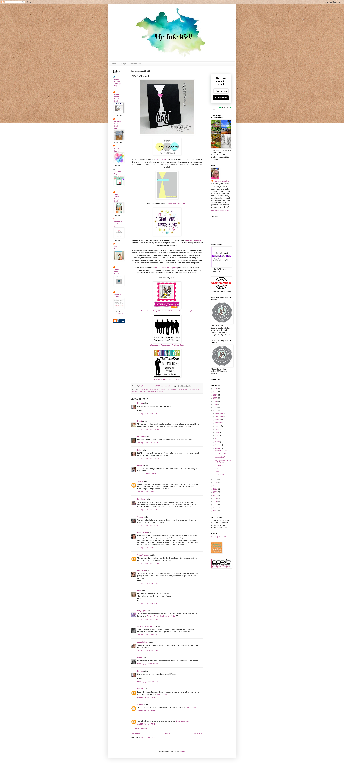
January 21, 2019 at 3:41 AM (147, 510)
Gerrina (140, 517)
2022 (215, 401)
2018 (215, 479)
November (219, 417)
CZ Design (144, 389)
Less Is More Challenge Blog (166, 268)
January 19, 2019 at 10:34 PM (148, 443)
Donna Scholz (142, 533)
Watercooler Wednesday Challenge (151, 391)
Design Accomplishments (130, 64)
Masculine (166, 389)
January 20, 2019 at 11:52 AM (148, 474)
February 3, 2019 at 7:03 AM (147, 682)
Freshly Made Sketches (117, 272)
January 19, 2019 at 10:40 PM (148, 458)
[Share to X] (184, 386)
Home (113, 64)
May (217, 435)
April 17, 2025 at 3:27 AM (146, 724)
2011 (215, 501)
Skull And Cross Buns (177, 204)
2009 (215, 508)
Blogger (182, 752)
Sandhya (140, 705)
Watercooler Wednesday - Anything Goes (167, 345)
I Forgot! (218, 468)
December (219, 413)
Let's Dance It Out (221, 454)
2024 (215, 395)
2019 (215, 411)
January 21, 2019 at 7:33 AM (147, 525)
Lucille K (140, 466)
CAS (138, 389)
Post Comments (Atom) (149, 737)
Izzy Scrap (141, 499)
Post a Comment (141, 729)
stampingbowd (142, 642)
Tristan (140, 481)
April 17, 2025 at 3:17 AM (146, 711)
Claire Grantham (143, 555)
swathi (139, 718)
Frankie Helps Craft (194, 240)
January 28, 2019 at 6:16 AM (147, 635)
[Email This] (179, 386)
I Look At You (219, 475)
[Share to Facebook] (187, 386)
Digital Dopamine (163, 694)
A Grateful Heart (220, 451)
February (218, 445)
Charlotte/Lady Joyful (167, 616)
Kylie (139, 450)
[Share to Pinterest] (189, 386)
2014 (215, 492)
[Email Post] (175, 386)
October (218, 420)
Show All (120, 313)
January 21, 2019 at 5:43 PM (147, 548)
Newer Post (136, 733)
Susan (139, 658)
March (217, 442)
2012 (215, 498)
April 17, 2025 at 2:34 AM (146, 697)
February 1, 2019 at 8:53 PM (147, 664)
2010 (215, 505)
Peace (217, 472)
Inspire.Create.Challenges (118, 224)
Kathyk (140, 403)
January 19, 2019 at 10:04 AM (148, 429)
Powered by (214, 107)
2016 (215, 486)
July (216, 429)
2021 (215, 404)
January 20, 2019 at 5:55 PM (147, 492)
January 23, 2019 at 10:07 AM (148, 563)
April (217, 439)
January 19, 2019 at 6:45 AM (147, 414)
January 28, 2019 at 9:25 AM (147, 650)
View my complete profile (220, 210)
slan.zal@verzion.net (218, 537)
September (219, 423)
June (217, 432)
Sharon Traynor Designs (146, 626)
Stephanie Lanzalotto (222, 181)
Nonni (139, 421)
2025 (215, 392)
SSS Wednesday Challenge (180, 389)
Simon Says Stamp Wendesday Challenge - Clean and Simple (167, 311)
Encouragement (154, 389)
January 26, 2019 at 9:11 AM (147, 619)
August (218, 426)
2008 (215, 511)
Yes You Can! (220, 457)
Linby (139, 591)
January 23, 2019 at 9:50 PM (147, 583)
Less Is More (161, 159)
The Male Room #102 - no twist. (167, 379)
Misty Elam (141, 571)
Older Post (198, 733)
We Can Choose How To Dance (223, 461)
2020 (215, 407)
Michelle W (141, 437)
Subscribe (221, 97)
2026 (215, 389)
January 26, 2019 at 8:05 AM (147, 604)
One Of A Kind (220, 465)
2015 (215, 489)
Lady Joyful (141, 611)
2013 (215, 495)
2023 (215, 398)
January (218, 448)
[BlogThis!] (182, 386)
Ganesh (140, 689)
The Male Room (152, 616)
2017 (215, 483)
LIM (161, 389)
